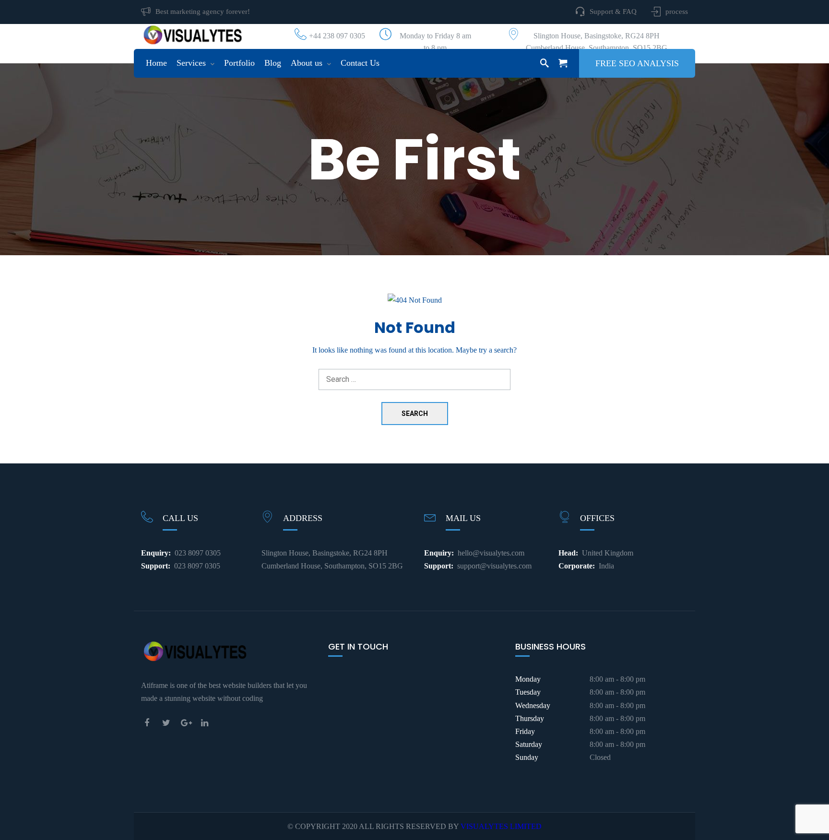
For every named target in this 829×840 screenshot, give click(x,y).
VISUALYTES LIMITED (501, 826)
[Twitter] (169, 722)
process (676, 11)
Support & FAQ (613, 11)
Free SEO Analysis (637, 63)
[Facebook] (149, 722)
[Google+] (188, 722)
